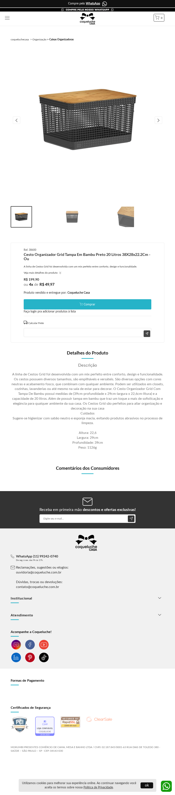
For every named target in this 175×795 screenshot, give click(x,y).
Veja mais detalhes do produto (41, 272)
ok (147, 785)
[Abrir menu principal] (7, 18)
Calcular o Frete (87, 322)
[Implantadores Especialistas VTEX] (44, 762)
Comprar (89, 304)
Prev (16, 120)
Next (158, 120)
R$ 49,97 (46, 285)
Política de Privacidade (98, 787)
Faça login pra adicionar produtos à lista (50, 311)
